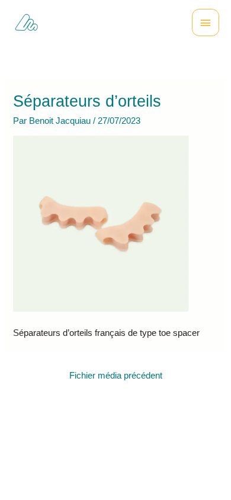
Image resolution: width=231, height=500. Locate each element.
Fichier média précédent (115, 375)
